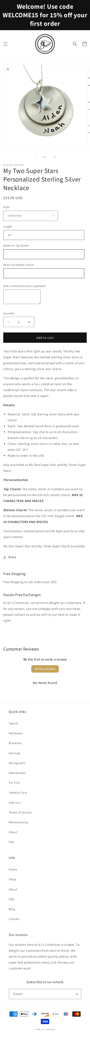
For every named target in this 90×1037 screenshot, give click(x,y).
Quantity (8, 313)
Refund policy (18, 822)
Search (13, 723)
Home (13, 869)
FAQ (11, 842)
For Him (14, 783)
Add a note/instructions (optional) (24, 286)
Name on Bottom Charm (18, 265)
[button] (5, 44)
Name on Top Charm (16, 245)
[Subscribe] (76, 994)
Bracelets (15, 743)
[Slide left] (35, 157)
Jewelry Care (18, 792)
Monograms (17, 763)
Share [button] (12, 557)
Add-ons (15, 802)
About (13, 832)
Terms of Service (20, 812)
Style (6, 207)
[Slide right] (54, 157)
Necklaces (16, 733)
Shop (12, 879)
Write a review (45, 668)
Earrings (14, 753)
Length (7, 226)
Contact (14, 919)
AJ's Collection (49, 1029)
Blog (12, 909)
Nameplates (17, 773)
